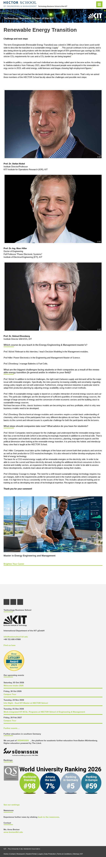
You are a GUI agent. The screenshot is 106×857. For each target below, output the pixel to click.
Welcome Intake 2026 (13, 686)
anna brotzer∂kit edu (13, 832)
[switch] (93, 4)
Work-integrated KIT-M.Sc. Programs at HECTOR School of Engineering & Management (44, 712)
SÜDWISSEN (23, 741)
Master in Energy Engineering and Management (29, 555)
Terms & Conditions (64, 854)
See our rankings (12, 805)
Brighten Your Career (14, 564)
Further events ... (12, 728)
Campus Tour (10, 694)
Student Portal (31, 854)
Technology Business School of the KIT (52, 6)
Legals (40, 854)
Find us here (9, 645)
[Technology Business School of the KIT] (95, 16)
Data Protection (50, 854)
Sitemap (76, 854)
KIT (81, 854)
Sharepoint (20, 854)
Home (6, 854)
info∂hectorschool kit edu (16, 637)
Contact (12, 854)
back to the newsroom (48, 817)
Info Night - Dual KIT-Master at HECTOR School (26, 703)
